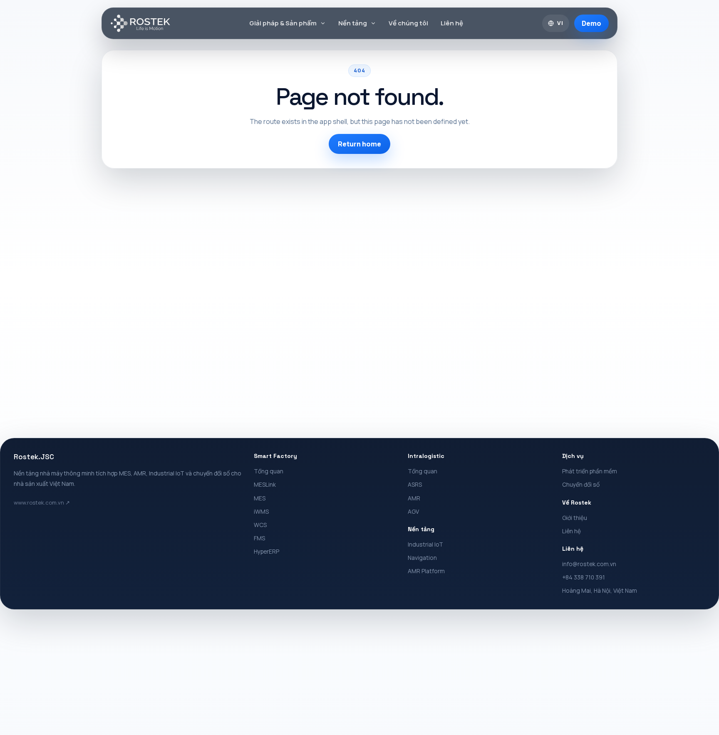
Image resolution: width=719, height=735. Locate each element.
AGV (413, 511)
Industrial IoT (425, 544)
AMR (414, 498)
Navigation (422, 558)
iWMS (261, 511)
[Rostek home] (140, 23)
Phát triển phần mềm (589, 471)
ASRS (415, 484)
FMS (259, 538)
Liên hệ (452, 23)
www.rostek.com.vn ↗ (42, 502)
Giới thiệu (574, 518)
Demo (591, 23)
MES (259, 498)
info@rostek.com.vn (589, 564)
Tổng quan (268, 471)
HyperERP (266, 551)
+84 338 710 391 (583, 577)
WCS (260, 525)
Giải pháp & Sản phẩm (283, 23)
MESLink (265, 484)
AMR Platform (426, 571)
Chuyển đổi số (581, 484)
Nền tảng (352, 23)
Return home (359, 143)
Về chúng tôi (408, 23)
